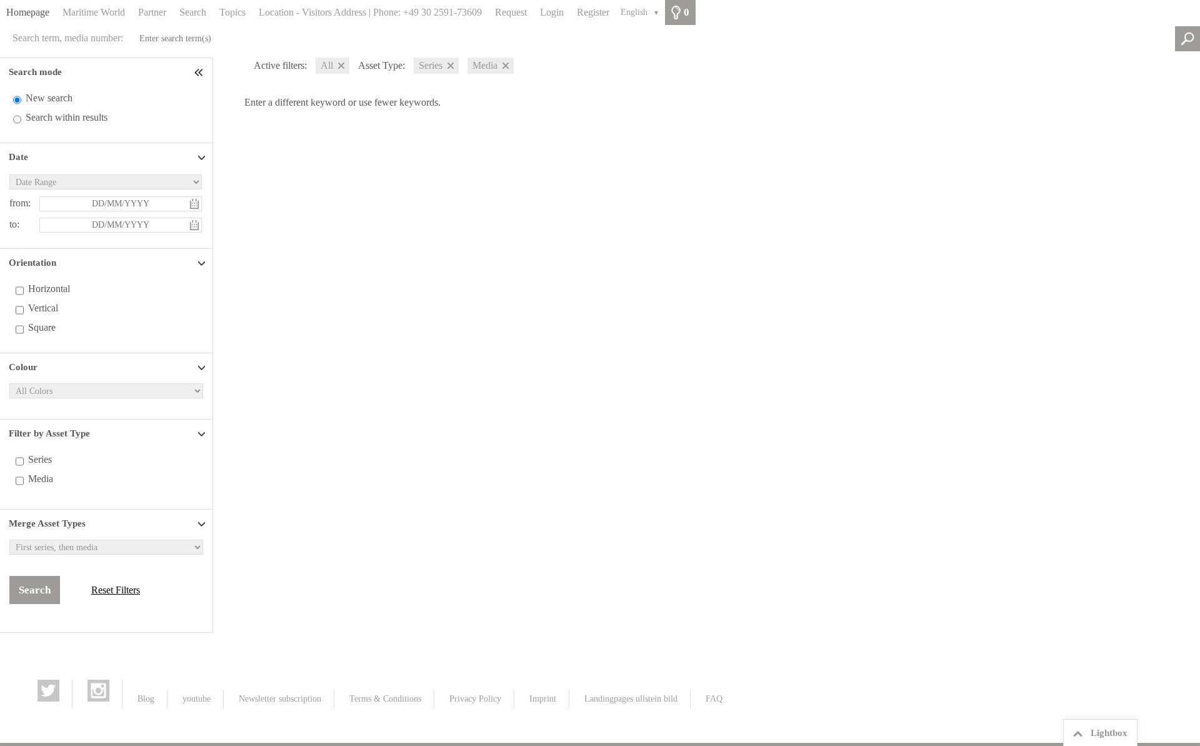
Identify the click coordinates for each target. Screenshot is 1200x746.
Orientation (32, 263)
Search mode (35, 72)
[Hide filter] (200, 72)
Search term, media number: (67, 38)
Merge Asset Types (47, 523)
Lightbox (1109, 733)
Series (40, 459)
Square (42, 327)
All (327, 65)
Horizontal (49, 288)
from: (20, 203)
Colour (23, 367)
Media (40, 478)
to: (14, 224)
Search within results (67, 117)
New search (49, 98)
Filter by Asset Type (49, 433)
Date (18, 157)
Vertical (43, 308)
